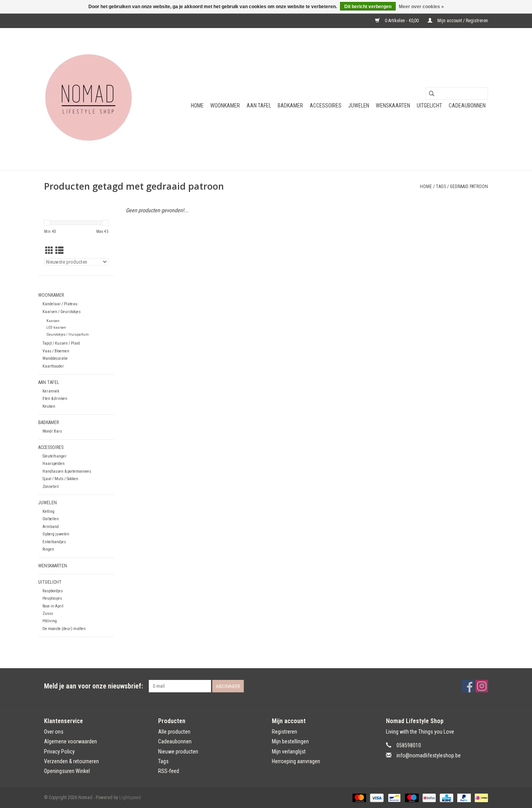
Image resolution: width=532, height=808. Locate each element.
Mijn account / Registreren (462, 20)
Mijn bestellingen (290, 741)
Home (197, 105)
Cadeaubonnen (467, 105)
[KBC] (445, 797)
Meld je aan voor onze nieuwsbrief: (93, 686)
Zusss (47, 613)
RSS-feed (168, 771)
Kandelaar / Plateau (60, 303)
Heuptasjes (52, 598)
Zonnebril (50, 486)
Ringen (48, 549)
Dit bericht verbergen (367, 6)
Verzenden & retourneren (71, 761)
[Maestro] (411, 797)
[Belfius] (428, 797)
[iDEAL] (480, 797)
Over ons (53, 732)
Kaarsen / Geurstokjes (61, 311)
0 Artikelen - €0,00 (402, 20)
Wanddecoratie (55, 358)
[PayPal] (463, 797)
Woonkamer (225, 105)
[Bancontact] (393, 797)
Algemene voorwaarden (70, 741)
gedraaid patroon (469, 186)
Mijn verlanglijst (289, 751)
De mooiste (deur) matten (64, 628)
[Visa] (376, 797)
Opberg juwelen (55, 534)
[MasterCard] (358, 797)
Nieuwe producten (178, 751)
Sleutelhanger (54, 456)
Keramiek (50, 391)
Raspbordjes (52, 590)
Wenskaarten (393, 105)
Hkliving (49, 620)
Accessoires (326, 105)
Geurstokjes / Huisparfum (67, 334)
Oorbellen (50, 518)
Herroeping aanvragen (296, 761)
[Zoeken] (431, 93)
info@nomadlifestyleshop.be (428, 755)
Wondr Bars (52, 431)
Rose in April (52, 606)
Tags (441, 186)
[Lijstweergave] (59, 250)
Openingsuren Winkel (67, 771)
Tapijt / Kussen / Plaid (61, 343)
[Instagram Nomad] (482, 686)
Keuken (48, 406)
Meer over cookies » (421, 6)
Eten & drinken (54, 398)
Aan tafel (259, 105)
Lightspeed (130, 797)
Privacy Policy (59, 751)
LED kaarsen (56, 327)
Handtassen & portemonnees (66, 471)
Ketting (48, 511)
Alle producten (174, 732)
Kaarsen (53, 321)
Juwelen (358, 105)
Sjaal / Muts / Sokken (60, 478)
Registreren (284, 732)
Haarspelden (53, 463)
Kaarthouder (53, 366)
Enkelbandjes (54, 541)
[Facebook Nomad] (468, 686)
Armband (50, 526)
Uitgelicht (429, 105)
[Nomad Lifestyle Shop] (91, 99)
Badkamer (290, 105)
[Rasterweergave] (49, 250)
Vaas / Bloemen (55, 351)
